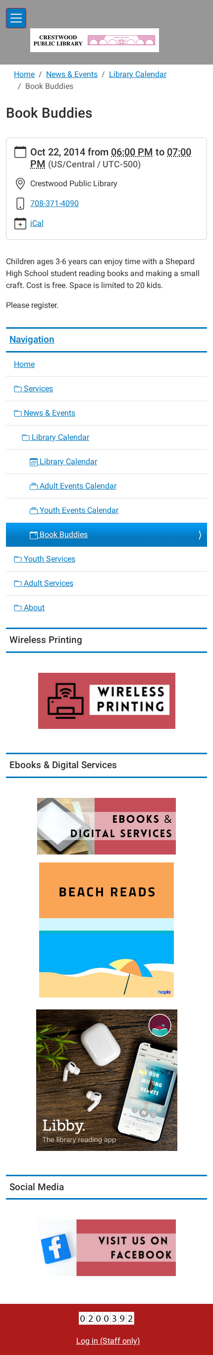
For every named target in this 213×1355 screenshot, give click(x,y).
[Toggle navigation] (16, 18)
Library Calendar (137, 74)
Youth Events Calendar (78, 510)
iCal (37, 223)
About (33, 607)
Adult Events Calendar (77, 486)
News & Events (72, 74)
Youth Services (48, 559)
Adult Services (47, 583)
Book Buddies (63, 534)
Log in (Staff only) (108, 1341)
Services (37, 388)
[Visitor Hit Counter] (106, 1317)
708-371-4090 (54, 203)
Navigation (31, 339)
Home (24, 74)
